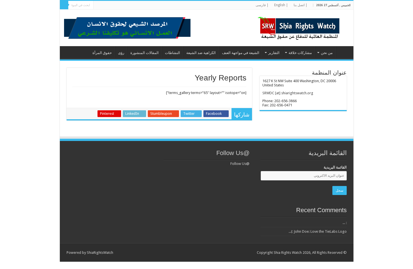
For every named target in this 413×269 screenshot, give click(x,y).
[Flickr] (126, 5)
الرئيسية (343, 52)
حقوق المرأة (102, 53)
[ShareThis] (116, 5)
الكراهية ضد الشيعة (201, 53)
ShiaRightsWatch (100, 252)
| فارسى (262, 5)
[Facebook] (142, 5)
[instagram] (105, 5)
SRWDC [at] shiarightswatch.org (287, 93)
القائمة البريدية (335, 167)
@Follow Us (232, 152)
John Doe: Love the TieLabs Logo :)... (318, 231)
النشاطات (172, 53)
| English (281, 5)
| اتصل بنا (300, 5)
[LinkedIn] (132, 5)
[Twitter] (137, 5)
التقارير (274, 53)
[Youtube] (121, 5)
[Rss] (148, 5)
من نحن (327, 53)
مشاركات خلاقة (300, 53)
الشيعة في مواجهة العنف (240, 53)
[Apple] (110, 5)
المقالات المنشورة (144, 53)
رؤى (121, 53)
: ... (344, 223)
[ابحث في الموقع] (64, 5)
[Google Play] (99, 5)
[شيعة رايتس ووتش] (300, 26)
